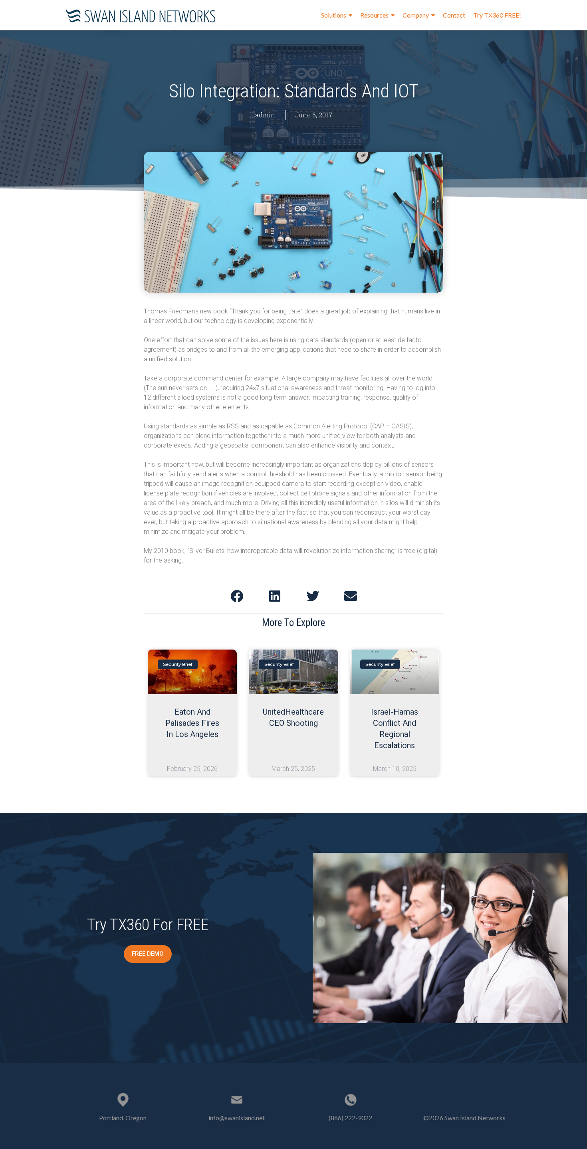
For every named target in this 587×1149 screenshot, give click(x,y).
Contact (454, 15)
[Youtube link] (476, 1098)
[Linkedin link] (464, 1098)
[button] (148, 954)
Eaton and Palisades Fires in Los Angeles (192, 723)
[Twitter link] (452, 1098)
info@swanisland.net (236, 1117)
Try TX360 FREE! (497, 15)
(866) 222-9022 (350, 1117)
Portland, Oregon (123, 1117)
